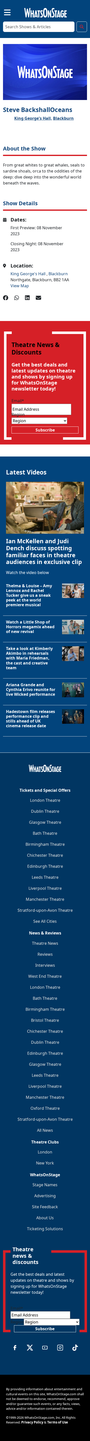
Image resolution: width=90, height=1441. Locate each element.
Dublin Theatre (45, 811)
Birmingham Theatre (45, 844)
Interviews (45, 965)
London (45, 1152)
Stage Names (45, 1185)
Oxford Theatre (45, 1108)
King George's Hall (28, 273)
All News (45, 1130)
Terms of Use (57, 1422)
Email (18, 401)
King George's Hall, (33, 118)
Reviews (45, 954)
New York (45, 1163)
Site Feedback (45, 1207)
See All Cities (45, 921)
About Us (45, 1217)
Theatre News (45, 943)
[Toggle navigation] (3, 12)
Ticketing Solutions (45, 1229)
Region (18, 414)
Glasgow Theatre (45, 822)
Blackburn (63, 118)
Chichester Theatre (45, 855)
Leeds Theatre (45, 877)
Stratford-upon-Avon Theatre (45, 910)
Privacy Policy (32, 1422)
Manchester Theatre (45, 899)
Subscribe (45, 430)
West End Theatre (45, 976)
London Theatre (45, 800)
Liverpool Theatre (45, 888)
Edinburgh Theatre (45, 866)
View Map (19, 285)
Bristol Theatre (45, 1020)
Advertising (45, 1195)
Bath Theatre (45, 833)
